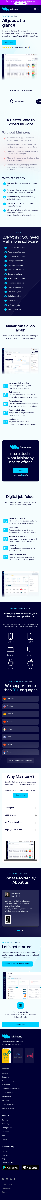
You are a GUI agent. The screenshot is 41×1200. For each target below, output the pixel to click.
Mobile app (6, 1085)
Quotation (5, 1077)
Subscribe (21, 1024)
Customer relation (8, 1108)
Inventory (5, 1100)
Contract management (10, 1081)
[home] (10, 9)
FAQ (3, 1159)
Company (5, 1124)
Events (4, 1139)
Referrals (5, 1131)
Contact (5, 1151)
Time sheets (6, 1096)
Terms (4, 1192)
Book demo (9, 42)
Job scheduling (7, 1092)
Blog (3, 1135)
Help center (6, 1155)
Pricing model (7, 1128)
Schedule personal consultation (17, 964)
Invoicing (5, 1073)
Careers (5, 1120)
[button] (30, 9)
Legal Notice (6, 1188)
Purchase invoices (8, 1104)
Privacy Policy (7, 1184)
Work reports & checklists (11, 1089)
